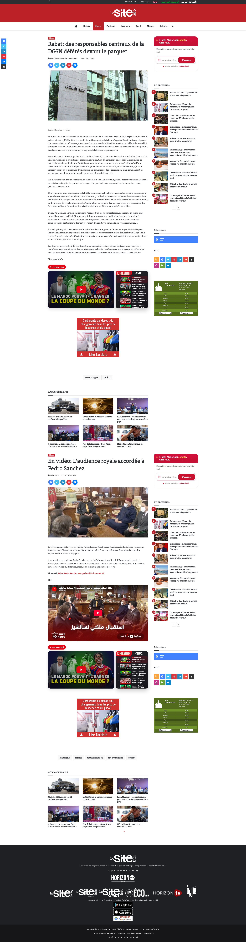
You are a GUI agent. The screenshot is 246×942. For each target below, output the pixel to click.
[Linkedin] (62, 65)
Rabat (107, 377)
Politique (110, 26)
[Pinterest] (68, 65)
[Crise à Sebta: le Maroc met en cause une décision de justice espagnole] (161, 119)
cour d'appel (92, 377)
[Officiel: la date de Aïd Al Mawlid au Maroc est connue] (161, 187)
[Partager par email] (3, 66)
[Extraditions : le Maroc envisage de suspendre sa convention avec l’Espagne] (161, 130)
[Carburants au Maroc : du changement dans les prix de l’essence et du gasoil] (161, 107)
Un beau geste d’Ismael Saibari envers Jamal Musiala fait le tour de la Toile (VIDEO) (183, 198)
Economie (125, 26)
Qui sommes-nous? (117, 933)
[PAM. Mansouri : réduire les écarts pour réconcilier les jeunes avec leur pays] (132, 406)
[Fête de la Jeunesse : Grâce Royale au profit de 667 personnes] (98, 433)
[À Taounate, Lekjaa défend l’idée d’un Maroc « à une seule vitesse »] (63, 433)
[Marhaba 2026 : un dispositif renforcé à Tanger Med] (63, 406)
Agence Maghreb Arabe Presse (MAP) (63, 58)
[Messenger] (75, 65)
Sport (138, 26)
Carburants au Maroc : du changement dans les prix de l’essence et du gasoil (182, 106)
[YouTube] (124, 870)
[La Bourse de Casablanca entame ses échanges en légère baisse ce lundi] (161, 176)
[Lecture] (81, 289)
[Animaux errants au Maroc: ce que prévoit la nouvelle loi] (161, 142)
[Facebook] (50, 65)
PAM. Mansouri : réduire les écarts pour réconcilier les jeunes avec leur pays (132, 419)
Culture (163, 26)
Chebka (86, 26)
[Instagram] (130, 870)
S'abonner (186, 60)
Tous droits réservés (151, 929)
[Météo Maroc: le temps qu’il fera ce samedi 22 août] (98, 406)
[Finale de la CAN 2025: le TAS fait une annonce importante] (161, 96)
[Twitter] (56, 65)
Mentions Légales (134, 933)
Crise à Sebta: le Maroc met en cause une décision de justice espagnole (182, 118)
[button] (81, 289)
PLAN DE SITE (147, 933)
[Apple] (127, 870)
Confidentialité (183, 66)
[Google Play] (133, 870)
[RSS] (109, 870)
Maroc (97, 26)
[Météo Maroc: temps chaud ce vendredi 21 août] (132, 433)
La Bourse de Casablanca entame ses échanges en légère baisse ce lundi (183, 175)
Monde (150, 26)
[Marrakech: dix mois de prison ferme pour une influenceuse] (161, 165)
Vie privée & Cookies (101, 933)
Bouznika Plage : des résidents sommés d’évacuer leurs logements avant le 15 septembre (184, 152)
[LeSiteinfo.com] (123, 13)
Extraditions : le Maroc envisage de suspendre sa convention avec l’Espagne (184, 129)
